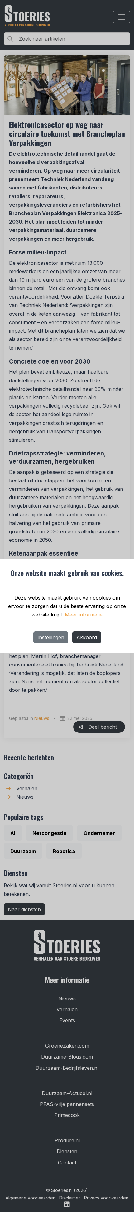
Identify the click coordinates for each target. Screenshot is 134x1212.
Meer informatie (84, 614)
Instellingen (50, 637)
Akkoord (86, 637)
